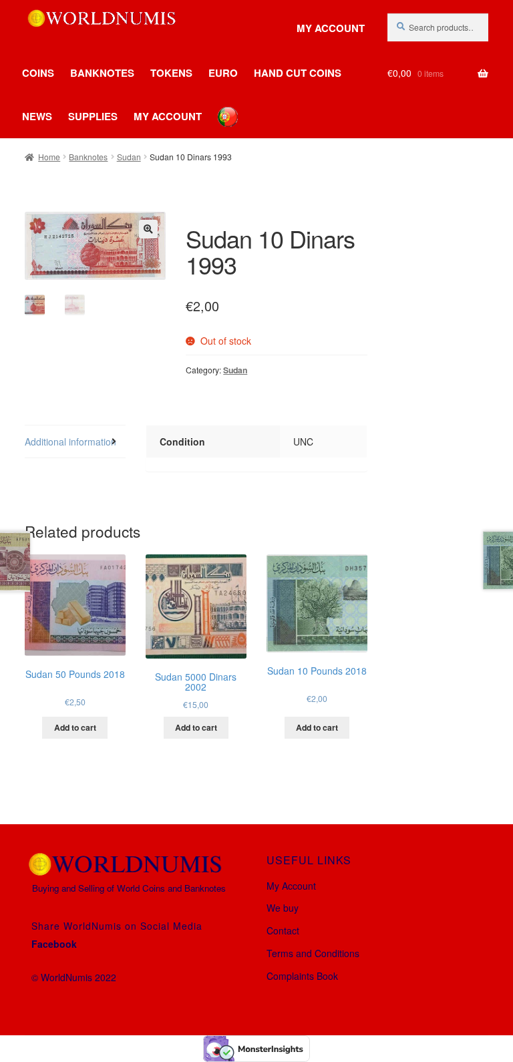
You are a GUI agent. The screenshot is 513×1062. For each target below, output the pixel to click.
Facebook (54, 943)
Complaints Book (302, 976)
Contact (283, 930)
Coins (38, 72)
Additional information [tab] (70, 441)
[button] (148, 229)
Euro (223, 72)
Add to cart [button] (75, 727)
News (37, 116)
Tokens (171, 72)
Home (49, 156)
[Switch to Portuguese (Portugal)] (217, 107)
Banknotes (102, 72)
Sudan (129, 156)
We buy (283, 907)
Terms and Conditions (313, 953)
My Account (331, 28)
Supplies (93, 116)
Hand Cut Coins (297, 72)
